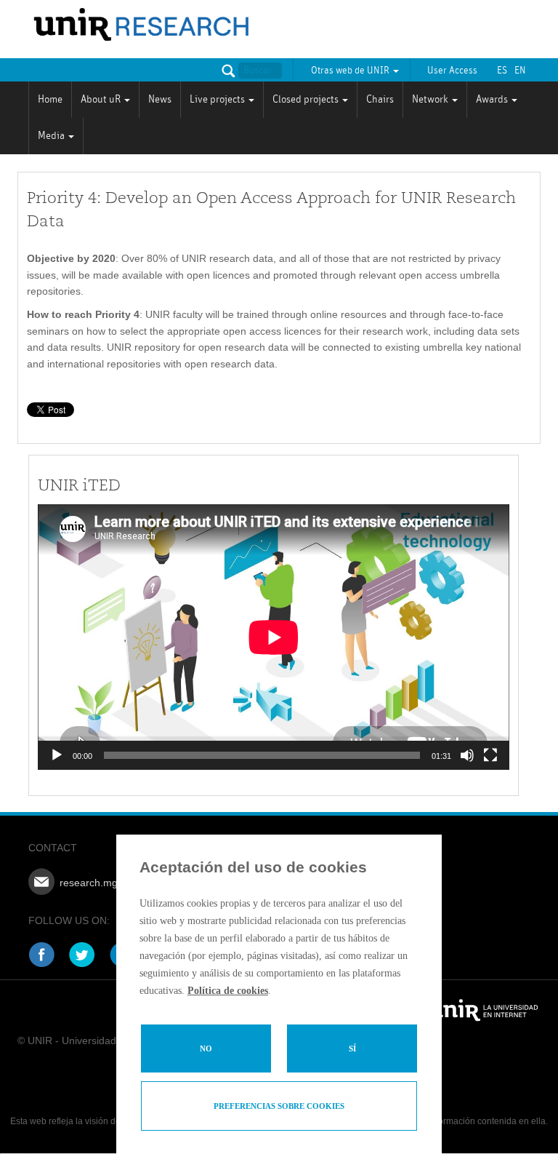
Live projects (218, 99)
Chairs (380, 99)
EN (520, 70)
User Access (452, 70)
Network (431, 99)
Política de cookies (227, 990)
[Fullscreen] (490, 755)
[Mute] (467, 755)
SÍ (352, 1048)
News (159, 99)
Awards (493, 99)
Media (52, 135)
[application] (273, 637)
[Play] (56, 755)
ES (502, 70)
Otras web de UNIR (351, 70)
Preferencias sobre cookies (279, 1106)
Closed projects (306, 99)
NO (206, 1048)
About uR (102, 99)
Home (50, 99)
